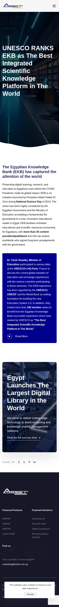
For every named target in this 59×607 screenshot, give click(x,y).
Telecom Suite (39, 523)
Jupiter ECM (8, 534)
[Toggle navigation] (47, 6)
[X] (24, 462)
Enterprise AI (38, 518)
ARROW (6, 528)
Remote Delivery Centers (40, 535)
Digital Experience (41, 528)
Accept (30, 594)
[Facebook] (19, 462)
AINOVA (6, 518)
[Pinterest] (29, 462)
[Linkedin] (34, 462)
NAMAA (6, 523)
